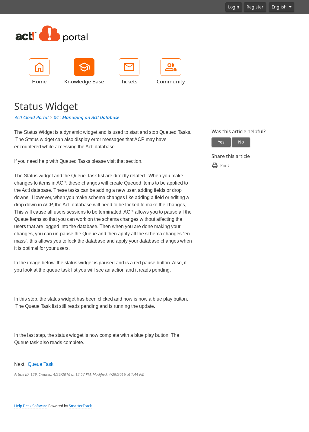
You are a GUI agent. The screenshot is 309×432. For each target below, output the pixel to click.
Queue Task (40, 364)
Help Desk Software (30, 406)
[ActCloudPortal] (52, 32)
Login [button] (233, 7)
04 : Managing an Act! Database (86, 117)
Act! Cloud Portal (32, 117)
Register (255, 7)
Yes (221, 142)
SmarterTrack (80, 406)
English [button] (280, 7)
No (241, 142)
